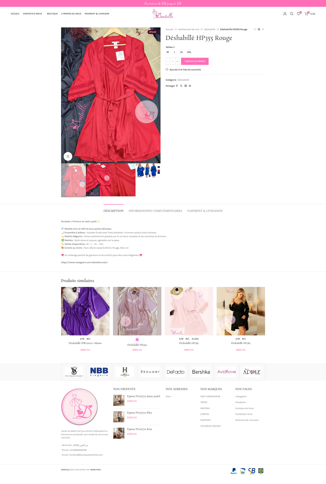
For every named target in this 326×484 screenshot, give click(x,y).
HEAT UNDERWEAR (210, 396)
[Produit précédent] (255, 29)
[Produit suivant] (263, 29)
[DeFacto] (175, 371)
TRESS (203, 402)
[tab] (114, 209)
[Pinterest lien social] (185, 86)
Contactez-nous (243, 414)
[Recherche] (291, 13)
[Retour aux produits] (259, 29)
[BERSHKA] (201, 371)
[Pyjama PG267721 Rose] (118, 433)
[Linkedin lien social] (190, 86)
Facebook (240, 402)
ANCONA (205, 408)
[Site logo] (163, 13)
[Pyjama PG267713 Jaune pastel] (118, 400)
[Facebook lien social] (177, 86)
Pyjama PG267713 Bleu (139, 412)
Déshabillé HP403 (137, 345)
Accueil (169, 29)
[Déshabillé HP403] (137, 311)
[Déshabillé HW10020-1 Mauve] (85, 311)
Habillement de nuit (188, 29)
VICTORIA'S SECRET (210, 426)
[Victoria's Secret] (74, 371)
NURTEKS (205, 420)
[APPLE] (252, 371)
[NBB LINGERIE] (99, 371)
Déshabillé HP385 (189, 343)
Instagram (241, 396)
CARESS (204, 414)
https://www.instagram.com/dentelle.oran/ (84, 262)
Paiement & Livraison (247, 420)
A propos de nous (244, 408)
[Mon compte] (285, 13)
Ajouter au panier (194, 61)
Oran (168, 396)
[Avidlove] (226, 371)
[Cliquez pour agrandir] (68, 156)
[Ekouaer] (150, 371)
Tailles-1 (170, 47)
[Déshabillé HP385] (189, 311)
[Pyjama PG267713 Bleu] (118, 416)
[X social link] (181, 86)
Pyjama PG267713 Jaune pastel (143, 396)
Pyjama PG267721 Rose (139, 429)
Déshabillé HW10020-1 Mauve (85, 343)
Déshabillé (209, 29)
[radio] (168, 52)
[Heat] (124, 371)
